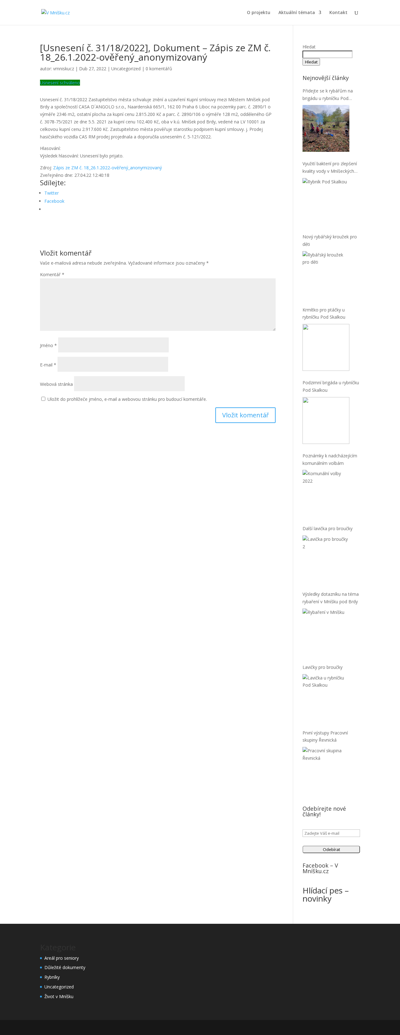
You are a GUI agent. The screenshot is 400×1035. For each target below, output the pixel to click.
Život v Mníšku (58, 996)
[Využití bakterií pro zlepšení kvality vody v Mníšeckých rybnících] (325, 201)
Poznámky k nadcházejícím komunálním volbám (329, 459)
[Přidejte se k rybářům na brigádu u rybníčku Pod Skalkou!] (325, 128)
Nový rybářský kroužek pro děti (329, 240)
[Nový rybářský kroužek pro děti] (325, 274)
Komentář (52, 274)
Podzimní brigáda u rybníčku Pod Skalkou (330, 386)
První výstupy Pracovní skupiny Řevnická (325, 736)
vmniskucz (63, 69)
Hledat (309, 47)
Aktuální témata (296, 12)
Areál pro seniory (61, 958)
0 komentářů (159, 69)
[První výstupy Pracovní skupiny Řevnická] (325, 770)
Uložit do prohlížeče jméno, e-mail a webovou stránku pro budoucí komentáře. (127, 399)
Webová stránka (56, 384)
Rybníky (52, 977)
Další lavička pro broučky (327, 528)
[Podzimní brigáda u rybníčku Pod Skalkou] (325, 420)
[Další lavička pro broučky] (325, 558)
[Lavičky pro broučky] (325, 697)
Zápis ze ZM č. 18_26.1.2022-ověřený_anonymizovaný (107, 168)
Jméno (48, 345)
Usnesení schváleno (60, 83)
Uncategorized (126, 69)
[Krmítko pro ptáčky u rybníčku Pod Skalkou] (325, 347)
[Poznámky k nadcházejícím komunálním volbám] (325, 493)
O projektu (258, 12)
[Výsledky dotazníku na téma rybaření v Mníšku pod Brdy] (325, 632)
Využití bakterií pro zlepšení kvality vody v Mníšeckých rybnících (329, 168)
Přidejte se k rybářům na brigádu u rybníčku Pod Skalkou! (327, 95)
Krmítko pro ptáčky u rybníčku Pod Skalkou (323, 313)
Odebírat (331, 849)
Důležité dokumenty (64, 967)
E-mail (48, 365)
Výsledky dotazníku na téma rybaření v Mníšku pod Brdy (330, 598)
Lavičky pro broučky (322, 667)
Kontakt (338, 12)
